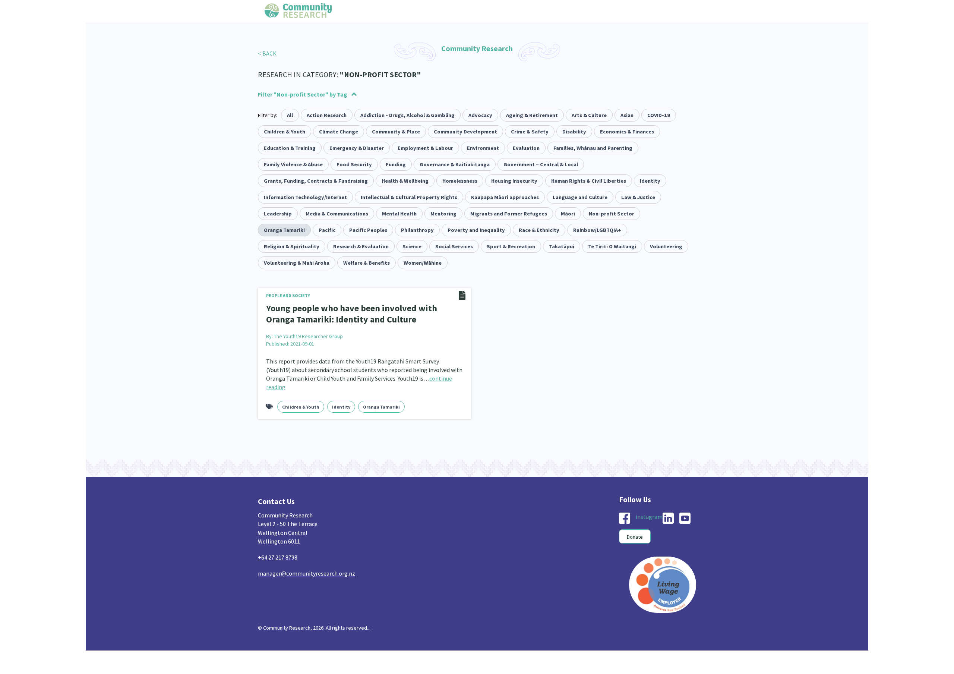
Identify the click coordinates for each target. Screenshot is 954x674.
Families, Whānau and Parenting (592, 148)
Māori (568, 213)
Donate (635, 534)
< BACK (267, 53)
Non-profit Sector (611, 213)
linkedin (668, 516)
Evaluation (526, 148)
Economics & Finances (627, 131)
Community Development (465, 131)
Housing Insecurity (514, 180)
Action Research (327, 115)
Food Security (354, 164)
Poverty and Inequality (476, 230)
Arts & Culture (589, 115)
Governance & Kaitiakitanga (455, 164)
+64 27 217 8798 (277, 555)
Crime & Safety (530, 131)
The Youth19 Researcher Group (308, 334)
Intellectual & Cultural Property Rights (409, 197)
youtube (685, 516)
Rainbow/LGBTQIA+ (597, 230)
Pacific (327, 230)
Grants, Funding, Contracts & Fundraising (316, 180)
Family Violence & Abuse (293, 164)
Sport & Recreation (511, 246)
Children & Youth (284, 131)
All (290, 115)
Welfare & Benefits (366, 262)
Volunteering (666, 246)
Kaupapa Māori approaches (505, 197)
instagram (649, 514)
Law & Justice (638, 197)
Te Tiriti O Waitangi (612, 246)
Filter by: (267, 115)
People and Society (288, 295)
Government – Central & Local (540, 164)
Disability (574, 131)
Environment (483, 148)
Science (411, 246)
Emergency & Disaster (356, 148)
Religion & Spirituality (291, 246)
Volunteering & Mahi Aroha (296, 262)
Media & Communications (337, 213)
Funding (396, 164)
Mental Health (399, 213)
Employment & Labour (425, 148)
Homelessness (459, 180)
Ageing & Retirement (532, 115)
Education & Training (290, 148)
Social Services (454, 246)
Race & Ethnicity (539, 230)
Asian (627, 115)
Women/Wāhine (423, 262)
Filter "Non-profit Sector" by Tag (302, 94)
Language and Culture (580, 197)
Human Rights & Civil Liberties (588, 180)
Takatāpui (561, 246)
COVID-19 (658, 115)
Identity (650, 180)
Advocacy (480, 115)
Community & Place (396, 131)
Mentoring (443, 213)
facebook (624, 516)
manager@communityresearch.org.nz (306, 571)
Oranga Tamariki (284, 230)
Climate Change (338, 131)
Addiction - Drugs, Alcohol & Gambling (407, 115)
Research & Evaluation (361, 246)
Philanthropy (417, 230)
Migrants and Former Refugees (508, 213)
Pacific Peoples (368, 230)
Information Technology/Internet (305, 197)
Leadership (278, 213)
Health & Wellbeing (405, 180)
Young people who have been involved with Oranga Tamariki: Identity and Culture (356, 313)
